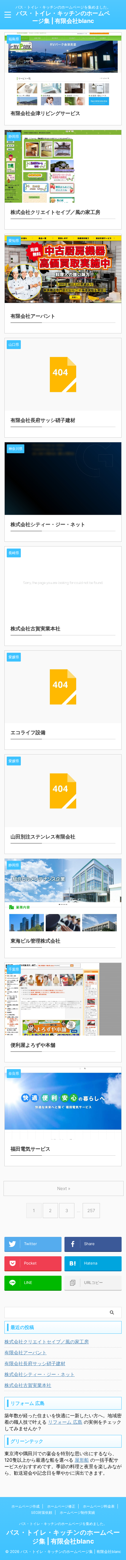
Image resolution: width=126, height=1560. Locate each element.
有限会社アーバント (25, 1352)
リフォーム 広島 (65, 1422)
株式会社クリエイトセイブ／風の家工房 (46, 1342)
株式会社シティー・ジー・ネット (39, 1374)
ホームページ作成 (25, 1506)
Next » (63, 1188)
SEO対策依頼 (41, 1512)
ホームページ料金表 (99, 1506)
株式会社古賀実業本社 (27, 1385)
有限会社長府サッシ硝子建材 (34, 1363)
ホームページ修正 (61, 1506)
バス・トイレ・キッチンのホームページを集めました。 (63, 1523)
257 (91, 1210)
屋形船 (82, 1460)
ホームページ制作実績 (77, 1512)
